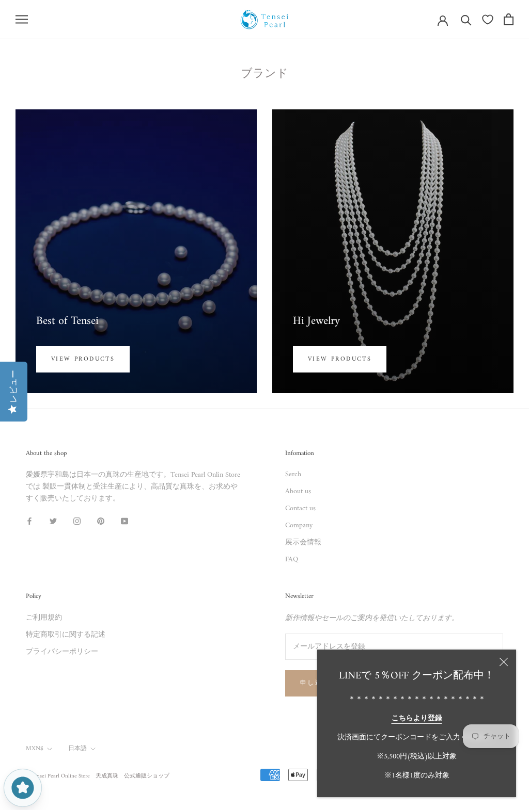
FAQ (291, 559)
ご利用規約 (44, 617)
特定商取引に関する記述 (65, 634)
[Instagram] (77, 521)
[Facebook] (29, 521)
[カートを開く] (509, 19)
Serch (293, 474)
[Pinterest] (100, 521)
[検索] (466, 19)
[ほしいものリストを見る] (487, 19)
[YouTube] (124, 521)
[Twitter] (53, 521)
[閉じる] (503, 662)
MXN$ (34, 748)
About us (298, 491)
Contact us (300, 508)
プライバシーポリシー (62, 651)
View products (83, 359)
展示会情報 (303, 542)
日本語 (77, 748)
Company (299, 525)
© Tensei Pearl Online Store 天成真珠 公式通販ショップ (97, 776)
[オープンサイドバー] (21, 19)
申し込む (315, 683)
